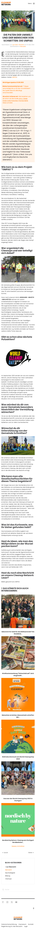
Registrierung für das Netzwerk (11, 926)
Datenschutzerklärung (9, 924)
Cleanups (8, 879)
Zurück (6, 852)
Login (26, 926)
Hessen (14, 846)
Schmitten (20, 846)
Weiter (30, 852)
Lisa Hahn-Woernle (18, 45)
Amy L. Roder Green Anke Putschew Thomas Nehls (15, 100)
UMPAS (14, 77)
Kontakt (31, 924)
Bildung (7, 876)
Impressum (22, 924)
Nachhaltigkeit (10, 873)
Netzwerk (23, 46)
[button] (31, 3)
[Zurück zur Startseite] (6, 3)
